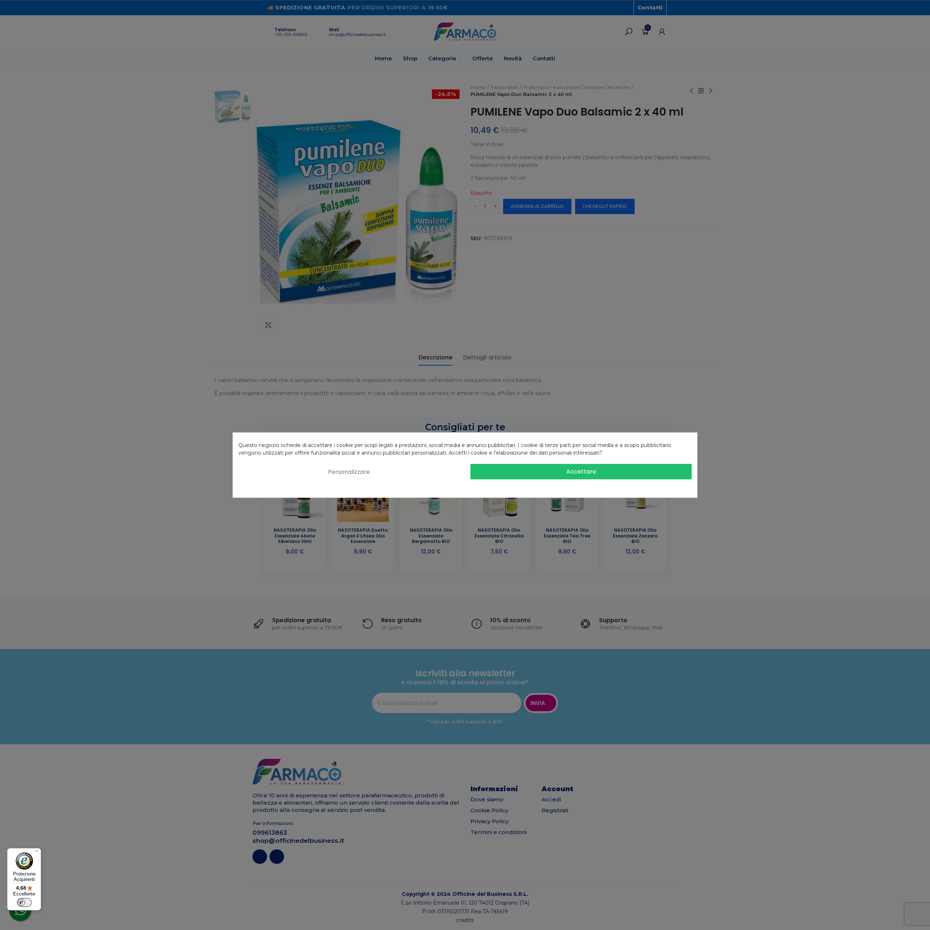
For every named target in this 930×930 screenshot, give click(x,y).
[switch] (24, 902)
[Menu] (36, 852)
